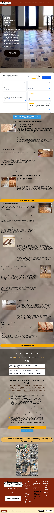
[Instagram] (48, 492)
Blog (44, 2)
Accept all (41, 510)
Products (26, 2)
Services (17, 2)
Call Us (4, 510)
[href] (27, 460)
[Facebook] (45, 492)
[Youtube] (46, 495)
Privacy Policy (28, 501)
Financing (31, 2)
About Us (40, 2)
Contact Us (48, 2)
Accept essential (48, 510)
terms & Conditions (27, 503)
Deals (36, 2)
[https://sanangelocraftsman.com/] (5, 3)
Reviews (21, 2)
